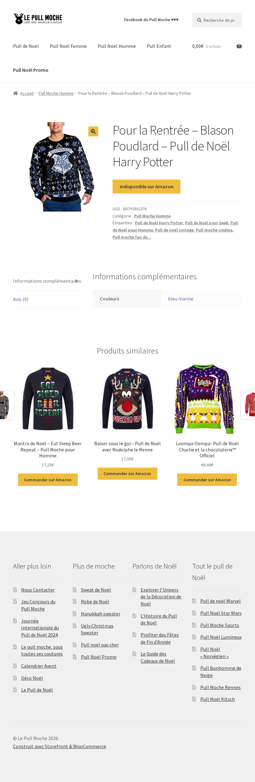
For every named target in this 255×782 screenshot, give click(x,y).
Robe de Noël (95, 601)
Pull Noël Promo (99, 657)
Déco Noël (32, 678)
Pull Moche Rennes (220, 687)
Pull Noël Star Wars (221, 613)
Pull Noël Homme (117, 46)
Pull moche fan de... (132, 237)
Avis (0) (20, 299)
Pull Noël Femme (68, 46)
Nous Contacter (38, 590)
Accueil (27, 93)
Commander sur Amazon (48, 479)
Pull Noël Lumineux (221, 637)
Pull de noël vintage (174, 230)
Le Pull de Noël (37, 690)
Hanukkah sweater (100, 614)
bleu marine (180, 298)
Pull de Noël (26, 46)
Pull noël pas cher (100, 645)
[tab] (48, 281)
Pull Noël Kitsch (217, 699)
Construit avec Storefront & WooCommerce (59, 746)
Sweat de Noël (96, 590)
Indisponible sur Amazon (147, 186)
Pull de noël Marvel (220, 601)
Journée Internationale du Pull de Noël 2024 (40, 628)
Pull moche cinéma (214, 230)
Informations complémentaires (47, 281)
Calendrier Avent (39, 666)
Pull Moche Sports (219, 625)
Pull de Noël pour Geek (206, 223)
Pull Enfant (159, 46)
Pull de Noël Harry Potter (159, 223)
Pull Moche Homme (56, 93)
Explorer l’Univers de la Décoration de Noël (161, 597)
